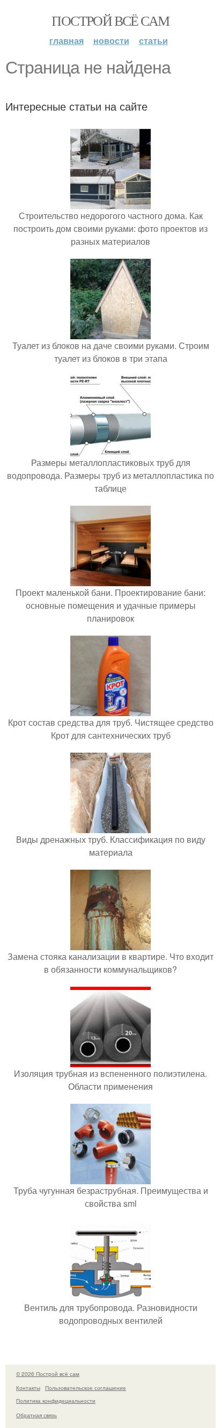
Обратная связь (36, 1415)
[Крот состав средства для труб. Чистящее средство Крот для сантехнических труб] (110, 709)
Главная (66, 40)
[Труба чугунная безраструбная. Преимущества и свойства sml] (110, 1177)
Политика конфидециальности (55, 1400)
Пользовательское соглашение (85, 1387)
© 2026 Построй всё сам (47, 1374)
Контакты (28, 1387)
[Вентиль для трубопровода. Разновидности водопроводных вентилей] (110, 1294)
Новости (111, 40)
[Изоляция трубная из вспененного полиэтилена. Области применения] (110, 1060)
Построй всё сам (110, 20)
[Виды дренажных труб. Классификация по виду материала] (110, 826)
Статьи (153, 40)
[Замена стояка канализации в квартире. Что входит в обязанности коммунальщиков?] (110, 943)
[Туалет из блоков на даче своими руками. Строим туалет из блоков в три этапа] (110, 332)
